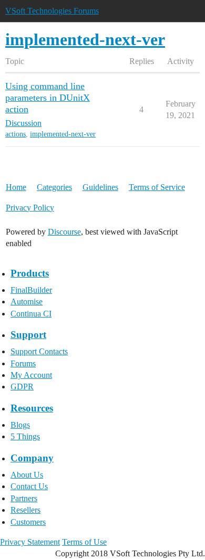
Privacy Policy (30, 207)
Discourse (64, 231)
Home (16, 187)
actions (15, 134)
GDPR (22, 386)
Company (32, 457)
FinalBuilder (31, 290)
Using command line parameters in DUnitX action (47, 97)
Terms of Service (157, 187)
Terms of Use (84, 541)
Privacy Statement (30, 541)
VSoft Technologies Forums (52, 10)
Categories (54, 187)
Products (30, 273)
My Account (31, 375)
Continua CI (31, 313)
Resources (32, 408)
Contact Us (29, 486)
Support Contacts (39, 351)
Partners (24, 498)
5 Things (25, 436)
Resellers (25, 509)
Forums (23, 363)
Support (28, 334)
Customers (28, 521)
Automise (27, 301)
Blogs (20, 424)
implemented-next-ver (63, 134)
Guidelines (100, 187)
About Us (27, 474)
